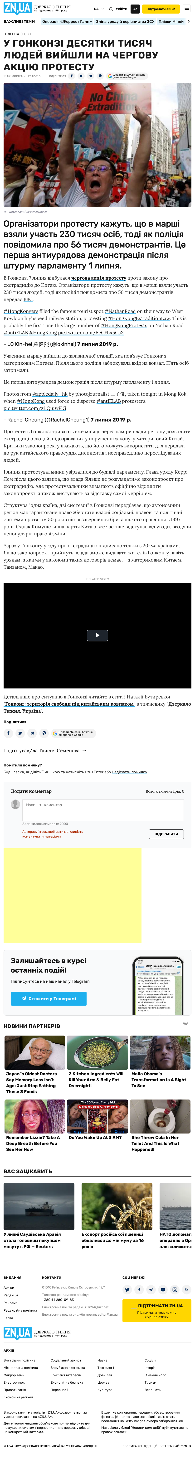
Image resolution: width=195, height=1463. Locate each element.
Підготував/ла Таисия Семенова (41, 750)
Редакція (11, 1295)
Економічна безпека (67, 1383)
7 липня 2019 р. (97, 344)
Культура (105, 1390)
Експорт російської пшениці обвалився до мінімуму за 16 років (113, 1240)
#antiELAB (16, 332)
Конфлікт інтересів (66, 1375)
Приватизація (15, 1390)
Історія (150, 1368)
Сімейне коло (155, 1375)
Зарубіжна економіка (68, 1368)
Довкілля (105, 1375)
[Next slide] (187, 21)
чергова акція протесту (98, 278)
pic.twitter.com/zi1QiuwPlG (35, 408)
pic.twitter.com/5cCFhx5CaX (91, 332)
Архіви (9, 1288)
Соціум (150, 1360)
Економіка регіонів (19, 1397)
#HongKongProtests (124, 325)
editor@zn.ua (108, 1315)
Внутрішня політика (19, 1360)
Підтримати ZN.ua (161, 9)
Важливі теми (19, 22)
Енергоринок (14, 1383)
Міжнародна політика (21, 1368)
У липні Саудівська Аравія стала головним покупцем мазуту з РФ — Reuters (32, 1240)
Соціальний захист (66, 1360)
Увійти (121, 9)
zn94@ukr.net (98, 1307)
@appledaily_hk (50, 394)
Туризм (150, 1383)
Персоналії (59, 1390)
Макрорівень (14, 1375)
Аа (135, 9)
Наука (102, 1360)
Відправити (166, 834)
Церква (103, 1383)
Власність (153, 1390)
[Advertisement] (72, 895)
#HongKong (43, 332)
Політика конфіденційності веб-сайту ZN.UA (156, 1446)
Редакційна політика (20, 1310)
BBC (28, 299)
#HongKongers (21, 311)
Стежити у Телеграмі (52, 998)
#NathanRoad (120, 311)
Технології (106, 1368)
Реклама (11, 1303)
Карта (8, 1318)
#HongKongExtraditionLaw (139, 318)
